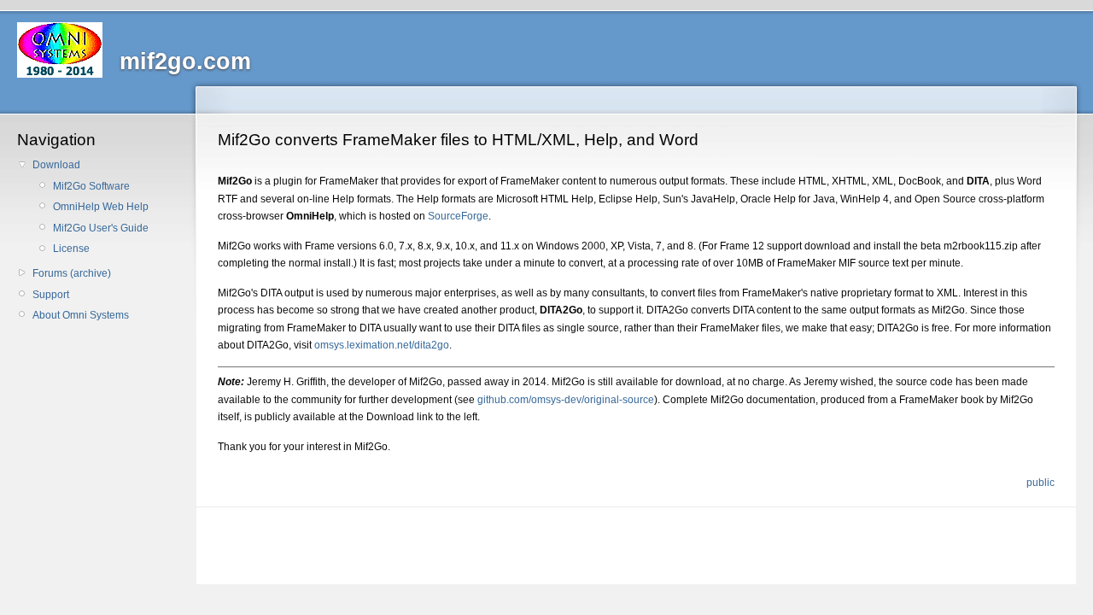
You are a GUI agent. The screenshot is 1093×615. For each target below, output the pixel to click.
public (1040, 483)
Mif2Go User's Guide (101, 228)
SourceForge (458, 216)
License (71, 249)
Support (50, 295)
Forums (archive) (71, 273)
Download (56, 165)
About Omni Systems (80, 315)
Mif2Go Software (91, 186)
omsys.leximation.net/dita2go (381, 345)
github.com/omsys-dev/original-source (565, 400)
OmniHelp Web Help (101, 207)
